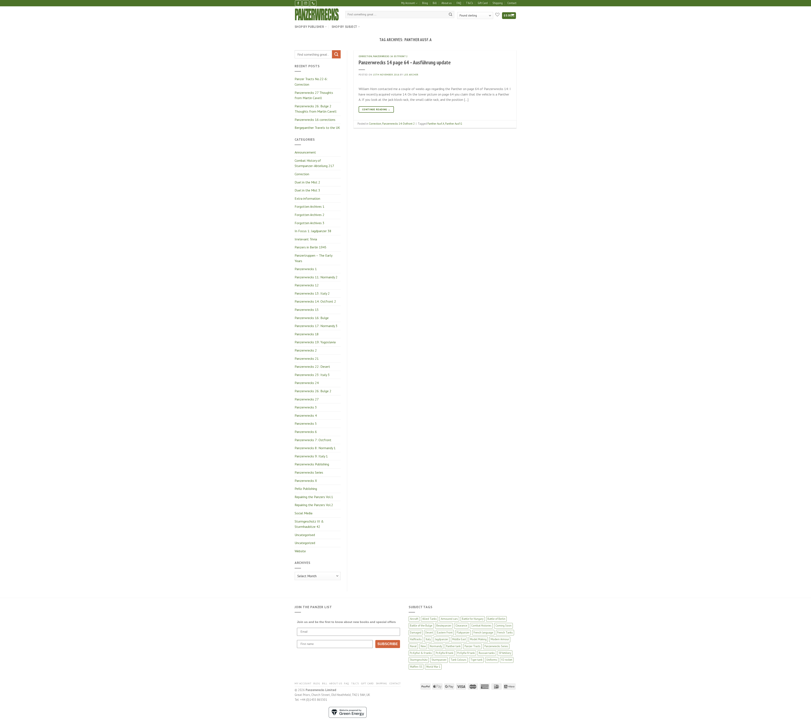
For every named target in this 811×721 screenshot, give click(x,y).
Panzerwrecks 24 (307, 383)
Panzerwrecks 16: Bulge (312, 318)
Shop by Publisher (309, 27)
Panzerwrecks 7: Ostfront (313, 440)
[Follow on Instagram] (305, 3)
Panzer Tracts (472, 646)
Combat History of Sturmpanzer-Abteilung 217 (314, 163)
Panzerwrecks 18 (307, 334)
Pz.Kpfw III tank (444, 653)
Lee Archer (411, 74)
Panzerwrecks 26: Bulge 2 (313, 391)
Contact (511, 3)
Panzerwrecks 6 (306, 432)
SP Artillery (505, 653)
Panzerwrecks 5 (306, 423)
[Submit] (450, 14)
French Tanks (505, 632)
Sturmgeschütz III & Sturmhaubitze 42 (309, 524)
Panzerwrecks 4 (306, 415)
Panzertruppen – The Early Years (313, 258)
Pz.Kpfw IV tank (466, 653)
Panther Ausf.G (453, 123)
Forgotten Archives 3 (309, 223)
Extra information (307, 198)
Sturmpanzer (438, 660)
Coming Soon (503, 625)
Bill (435, 3)
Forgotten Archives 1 (309, 206)
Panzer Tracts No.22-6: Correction (311, 81)
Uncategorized (305, 543)
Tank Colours (458, 660)
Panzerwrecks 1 (306, 269)
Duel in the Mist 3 (307, 190)
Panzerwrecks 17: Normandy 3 (316, 326)
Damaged (415, 632)
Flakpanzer (463, 632)
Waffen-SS (416, 666)
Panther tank (453, 646)
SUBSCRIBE (387, 644)
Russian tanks (487, 653)
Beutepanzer (443, 625)
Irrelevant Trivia (306, 239)
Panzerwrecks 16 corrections (315, 119)
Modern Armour (500, 639)
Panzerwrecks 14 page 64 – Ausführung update (405, 62)
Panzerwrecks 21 (307, 358)
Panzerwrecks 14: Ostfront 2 (315, 301)
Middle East (459, 639)
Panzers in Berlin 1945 (311, 247)
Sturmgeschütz (418, 660)
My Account (408, 3)
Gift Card (483, 3)
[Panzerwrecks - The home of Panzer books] (317, 14)
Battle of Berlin (496, 619)
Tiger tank (476, 660)
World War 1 (433, 666)
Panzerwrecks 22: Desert (312, 366)
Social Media (303, 513)
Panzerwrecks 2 (306, 350)
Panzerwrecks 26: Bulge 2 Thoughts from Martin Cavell (315, 109)
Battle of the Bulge (421, 625)
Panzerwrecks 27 (307, 399)
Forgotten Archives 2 (309, 215)
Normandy (436, 646)
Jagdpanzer (441, 639)
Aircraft (414, 619)
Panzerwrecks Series (309, 472)
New (423, 646)
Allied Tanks (429, 619)
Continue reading (376, 109)
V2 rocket (506, 660)
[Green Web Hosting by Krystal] (348, 712)
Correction (302, 174)
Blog (425, 3)
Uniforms (491, 660)
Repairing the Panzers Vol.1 (314, 497)
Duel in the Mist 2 (307, 182)
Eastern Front (445, 632)
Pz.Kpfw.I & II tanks (421, 653)
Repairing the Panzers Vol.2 (314, 505)
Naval (413, 646)
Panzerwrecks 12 (307, 285)
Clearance (461, 625)
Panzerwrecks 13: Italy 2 (312, 293)
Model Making (478, 639)
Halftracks (416, 639)
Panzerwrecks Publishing (312, 464)
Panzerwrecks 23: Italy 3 (312, 375)
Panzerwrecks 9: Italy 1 (311, 456)
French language (483, 632)
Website (300, 551)
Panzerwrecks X (306, 480)
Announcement (305, 152)
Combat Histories (481, 625)
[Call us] (313, 3)
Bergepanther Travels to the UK (317, 127)
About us (446, 3)
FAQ (459, 3)
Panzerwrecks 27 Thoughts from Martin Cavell (314, 95)
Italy (428, 639)
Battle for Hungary (472, 619)
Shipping (498, 3)
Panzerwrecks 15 (307, 309)
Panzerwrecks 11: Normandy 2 (316, 277)
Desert (429, 632)
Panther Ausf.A (435, 123)
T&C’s (469, 3)
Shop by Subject (344, 27)
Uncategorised (305, 535)
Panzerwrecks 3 (306, 407)
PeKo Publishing (306, 489)
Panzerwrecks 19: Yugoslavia (315, 342)
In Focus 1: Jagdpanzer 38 (313, 231)
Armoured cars (449, 619)
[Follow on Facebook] (298, 3)
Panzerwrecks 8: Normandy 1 (315, 448)
